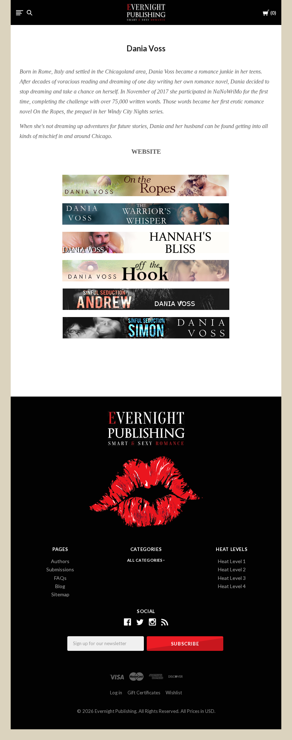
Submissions (60, 569)
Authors (60, 561)
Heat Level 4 (232, 586)
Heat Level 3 (232, 578)
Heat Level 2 (232, 569)
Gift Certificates (143, 692)
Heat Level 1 (232, 561)
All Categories (145, 560)
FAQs (60, 578)
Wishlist (174, 692)
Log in (116, 692)
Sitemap (60, 594)
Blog (60, 586)
